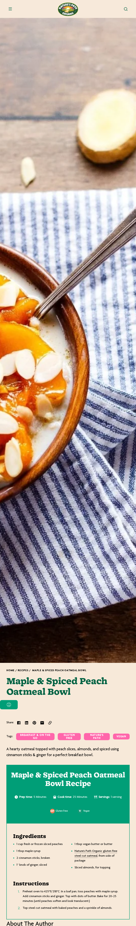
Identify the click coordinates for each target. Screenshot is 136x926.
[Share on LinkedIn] (26, 723)
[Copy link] (50, 723)
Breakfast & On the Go (35, 737)
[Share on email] (42, 723)
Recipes (23, 670)
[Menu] (10, 9)
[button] (126, 9)
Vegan (121, 736)
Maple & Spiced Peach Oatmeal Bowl (59, 670)
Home (10, 670)
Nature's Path (97, 737)
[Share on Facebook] (19, 723)
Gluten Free (69, 737)
